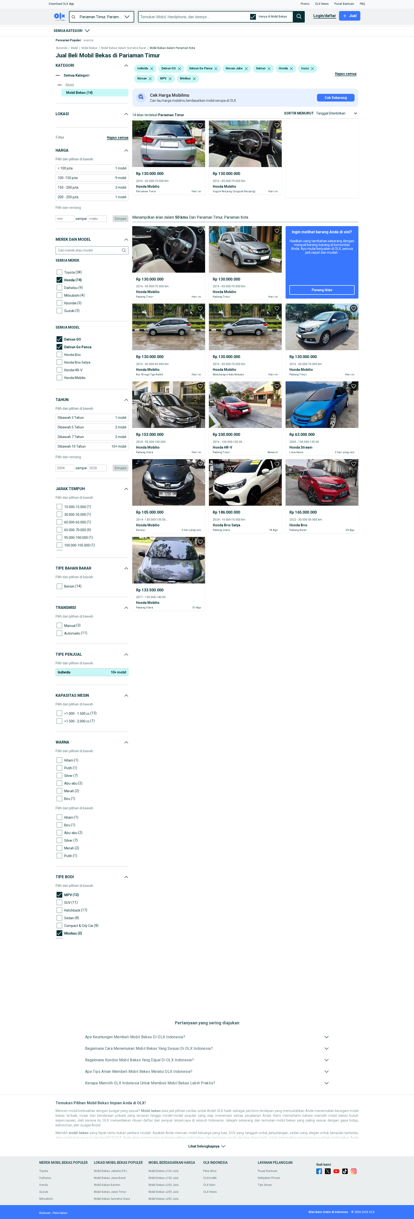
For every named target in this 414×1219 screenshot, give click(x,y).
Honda (43, 1185)
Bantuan (45, 1213)
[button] (61, 4)
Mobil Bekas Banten (107, 1185)
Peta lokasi (60, 1213)
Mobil (74, 48)
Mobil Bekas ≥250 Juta (163, 1199)
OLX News (210, 1192)
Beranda (61, 48)
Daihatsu (45, 1178)
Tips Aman (265, 1185)
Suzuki (43, 1192)
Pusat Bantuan (267, 1171)
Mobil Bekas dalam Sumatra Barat (123, 48)
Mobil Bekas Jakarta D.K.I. (111, 1171)
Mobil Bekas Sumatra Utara (112, 1199)
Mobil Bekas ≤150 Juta (163, 1178)
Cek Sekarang (336, 98)
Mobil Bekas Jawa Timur (110, 1192)
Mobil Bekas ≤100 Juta (163, 1171)
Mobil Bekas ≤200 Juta (163, 1185)
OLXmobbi (210, 1178)
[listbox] (151, 68)
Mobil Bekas (89, 48)
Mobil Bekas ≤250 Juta (163, 1192)
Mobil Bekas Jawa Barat (110, 1178)
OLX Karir (209, 1185)
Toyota (43, 1171)
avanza (88, 40)
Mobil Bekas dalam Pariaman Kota (172, 48)
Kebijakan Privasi (269, 1178)
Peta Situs (210, 1171)
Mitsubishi (46, 1199)
